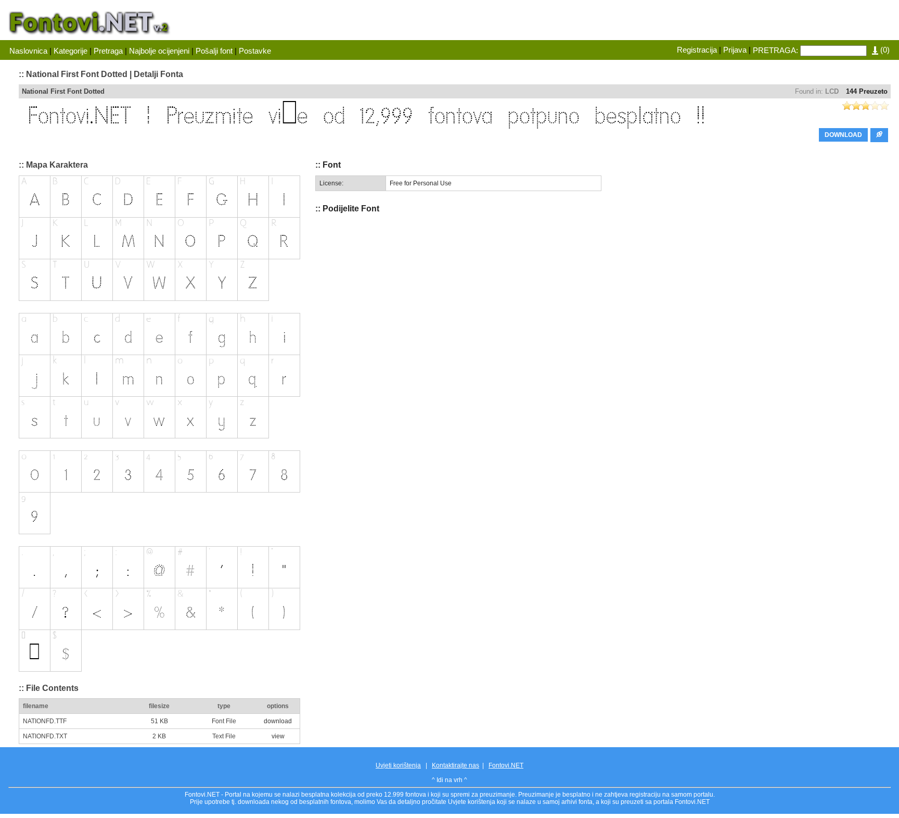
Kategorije (70, 50)
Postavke (255, 50)
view (278, 736)
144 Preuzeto (867, 91)
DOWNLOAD (843, 135)
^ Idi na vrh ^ (449, 780)
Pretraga (108, 50)
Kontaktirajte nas (455, 765)
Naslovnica (28, 50)
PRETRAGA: (775, 50)
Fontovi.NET (506, 765)
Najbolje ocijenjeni (159, 50)
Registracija (697, 49)
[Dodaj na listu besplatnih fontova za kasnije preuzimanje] (879, 135)
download (278, 721)
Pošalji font (214, 50)
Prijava (735, 49)
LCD (832, 91)
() (884, 49)
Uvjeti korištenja (398, 765)
